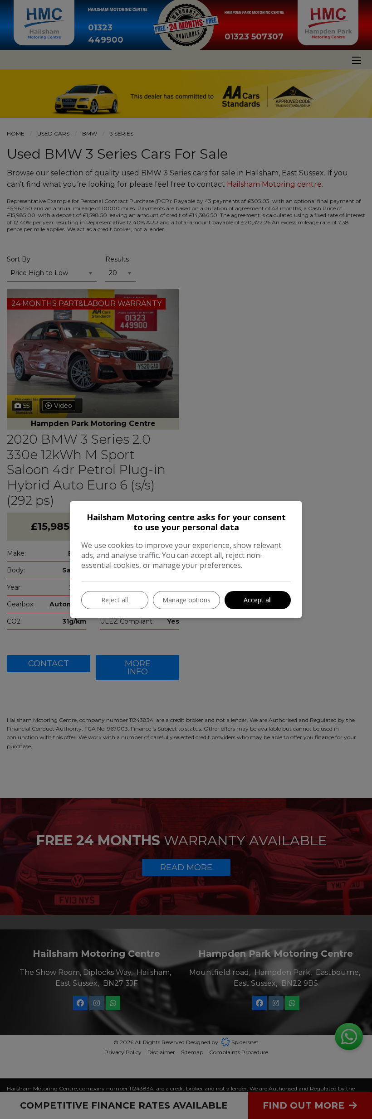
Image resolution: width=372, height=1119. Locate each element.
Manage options (186, 600)
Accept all (258, 600)
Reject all (114, 600)
